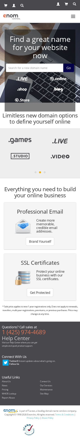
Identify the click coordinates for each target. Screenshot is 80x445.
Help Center (16, 338)
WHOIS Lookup (9, 393)
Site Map (44, 393)
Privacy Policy (33, 417)
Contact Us (45, 381)
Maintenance (46, 389)
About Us (6, 381)
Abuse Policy (47, 417)
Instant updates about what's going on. (32, 362)
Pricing (5, 389)
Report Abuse (8, 397)
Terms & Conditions (64, 414)
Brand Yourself (40, 241)
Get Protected (40, 292)
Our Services (46, 385)
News (4, 385)
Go (68, 68)
